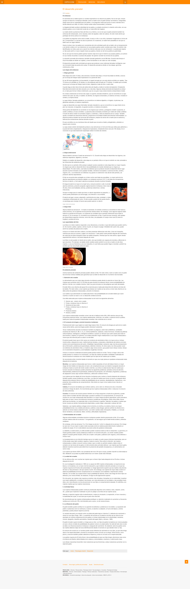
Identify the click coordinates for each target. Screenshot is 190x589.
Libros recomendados (97, 575)
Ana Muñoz (68, 13)
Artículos (73, 570)
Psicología (82, 2)
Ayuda (90, 564)
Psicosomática (79, 570)
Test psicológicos (96, 570)
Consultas (103, 570)
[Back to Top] (186, 562)
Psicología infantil (87, 570)
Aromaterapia (123, 571)
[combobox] (125, 2)
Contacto (65, 564)
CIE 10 (109, 575)
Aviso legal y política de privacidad (78, 564)
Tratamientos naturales (103, 571)
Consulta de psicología (75, 575)
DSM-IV (105, 575)
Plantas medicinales (92, 571)
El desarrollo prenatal (73, 8)
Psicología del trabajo (112, 570)
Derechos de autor (99, 564)
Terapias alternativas (114, 571)
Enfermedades (77, 571)
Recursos (101, 2)
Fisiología (84, 571)
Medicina (92, 2)
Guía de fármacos (67, 573)
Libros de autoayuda (86, 575)
